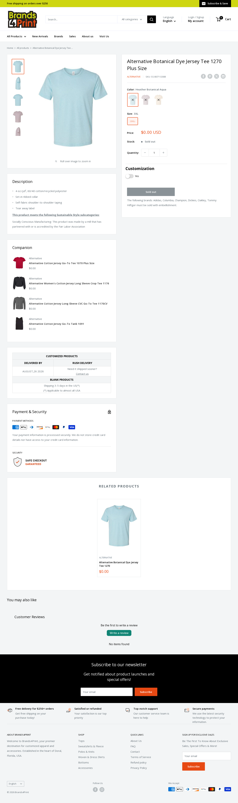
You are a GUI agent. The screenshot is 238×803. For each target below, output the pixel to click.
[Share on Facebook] (203, 76)
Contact (135, 751)
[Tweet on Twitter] (216, 76)
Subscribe (146, 692)
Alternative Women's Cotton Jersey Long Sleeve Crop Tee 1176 (69, 283)
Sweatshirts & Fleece (91, 746)
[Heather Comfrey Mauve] (145, 100)
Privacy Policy (138, 768)
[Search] (151, 19)
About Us (136, 741)
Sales (72, 36)
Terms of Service (140, 757)
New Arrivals (40, 36)
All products (23, 47)
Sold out (151, 192)
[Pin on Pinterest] (210, 76)
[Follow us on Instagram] (101, 789)
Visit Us (104, 36)
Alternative (134, 76)
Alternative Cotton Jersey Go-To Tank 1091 (56, 323)
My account (196, 21)
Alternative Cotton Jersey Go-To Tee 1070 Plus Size (61, 263)
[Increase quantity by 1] (163, 152)
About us (87, 36)
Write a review (119, 633)
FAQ (133, 746)
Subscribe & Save (218, 3)
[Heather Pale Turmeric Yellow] (158, 100)
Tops (81, 741)
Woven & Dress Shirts (91, 757)
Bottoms (83, 762)
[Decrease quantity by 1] (145, 152)
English (12, 783)
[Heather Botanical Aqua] (132, 100)
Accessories (85, 768)
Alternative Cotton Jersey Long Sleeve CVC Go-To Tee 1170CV (68, 303)
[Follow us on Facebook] (95, 789)
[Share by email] (223, 76)
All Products (14, 36)
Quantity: (133, 152)
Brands (58, 36)
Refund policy (138, 762)
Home (10, 47)
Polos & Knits (86, 751)
